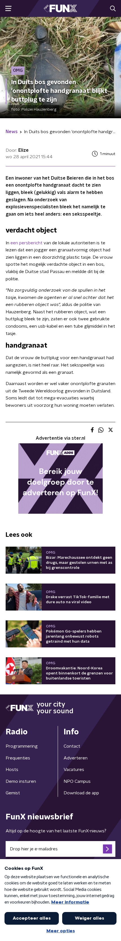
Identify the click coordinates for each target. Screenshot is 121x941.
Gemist (13, 793)
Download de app (81, 793)
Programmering (22, 746)
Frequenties (18, 758)
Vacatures (74, 769)
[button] (8, 8)
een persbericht (26, 243)
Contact (72, 746)
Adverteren (76, 758)
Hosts (12, 769)
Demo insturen (21, 781)
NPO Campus (77, 781)
